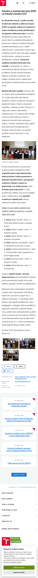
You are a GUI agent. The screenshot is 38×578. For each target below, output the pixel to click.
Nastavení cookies (19, 572)
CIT (18, 487)
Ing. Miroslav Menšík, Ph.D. (28, 487)
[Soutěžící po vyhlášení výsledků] (19, 150)
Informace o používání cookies (12, 562)
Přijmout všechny (19, 567)
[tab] (19, 403)
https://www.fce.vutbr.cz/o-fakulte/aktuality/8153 (25, 378)
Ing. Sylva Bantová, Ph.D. (23, 381)
